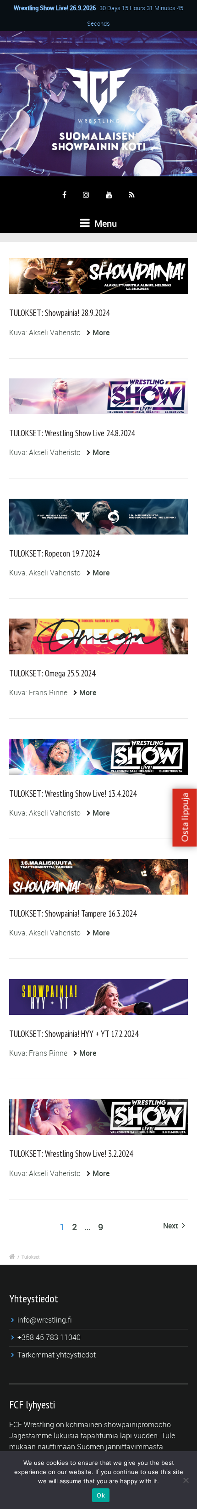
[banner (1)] (98, 757)
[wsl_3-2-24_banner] (98, 1117)
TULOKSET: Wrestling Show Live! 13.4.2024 (73, 793)
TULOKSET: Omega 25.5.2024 (52, 673)
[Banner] (98, 636)
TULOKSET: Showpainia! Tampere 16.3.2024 (73, 913)
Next (171, 1226)
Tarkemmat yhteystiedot (56, 1355)
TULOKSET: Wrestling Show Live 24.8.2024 (72, 433)
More (101, 332)
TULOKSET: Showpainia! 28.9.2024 (59, 312)
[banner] (98, 276)
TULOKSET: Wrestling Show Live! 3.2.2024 (71, 1153)
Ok (101, 1495)
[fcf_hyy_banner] (98, 997)
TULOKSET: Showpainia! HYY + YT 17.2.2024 (73, 1033)
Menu (104, 223)
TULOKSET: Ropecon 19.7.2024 (54, 553)
